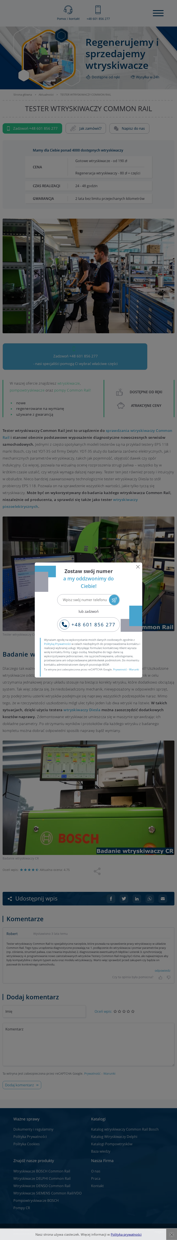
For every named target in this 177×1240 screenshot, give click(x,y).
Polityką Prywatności (57, 644)
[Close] (138, 566)
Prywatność (120, 669)
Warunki (134, 669)
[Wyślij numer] (114, 599)
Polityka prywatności (126, 1234)
